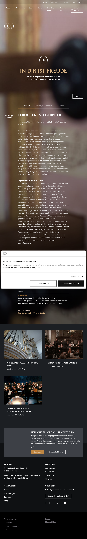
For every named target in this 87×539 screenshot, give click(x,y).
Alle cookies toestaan (70, 283)
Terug (77, 96)
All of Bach (76, 9)
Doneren (37, 452)
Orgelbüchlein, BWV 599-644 (30, 180)
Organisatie (50, 468)
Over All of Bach (56, 452)
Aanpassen (41, 283)
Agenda (9, 8)
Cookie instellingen (11, 526)
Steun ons (63, 9)
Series (31, 8)
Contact (48, 479)
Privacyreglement (10, 519)
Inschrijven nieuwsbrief (58, 496)
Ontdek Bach (50, 9)
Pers (5, 530)
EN (46, 2)
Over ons (54, 2)
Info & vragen (65, 2)
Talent (40, 8)
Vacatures (49, 472)
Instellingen (75, 276)
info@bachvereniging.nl (15, 468)
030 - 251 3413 (10, 471)
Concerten (20, 8)
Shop (6, 501)
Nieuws (7, 490)
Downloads (8, 497)
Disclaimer (8, 522)
